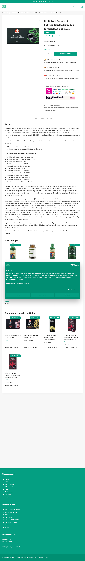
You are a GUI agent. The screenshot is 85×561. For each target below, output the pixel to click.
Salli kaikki (67, 295)
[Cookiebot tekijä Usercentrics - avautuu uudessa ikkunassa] (71, 264)
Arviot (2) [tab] (49, 118)
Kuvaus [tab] (35, 118)
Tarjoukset (8, 494)
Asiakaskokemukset (11, 512)
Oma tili (7, 527)
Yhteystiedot (9, 517)
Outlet (7, 497)
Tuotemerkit (9, 492)
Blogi (6, 515)
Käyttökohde (66, 107)
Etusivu (4, 12)
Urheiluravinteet (10, 487)
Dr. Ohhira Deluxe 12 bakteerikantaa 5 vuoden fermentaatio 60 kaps (71, 337)
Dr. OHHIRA (53, 110)
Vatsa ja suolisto (74, 107)
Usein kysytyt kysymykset (12, 509)
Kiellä (18, 295)
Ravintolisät (14, 12)
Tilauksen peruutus (11, 522)
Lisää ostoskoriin (65, 53)
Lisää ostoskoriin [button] (10, 307)
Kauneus (7, 482)
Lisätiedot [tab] (42, 118)
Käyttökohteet (9, 484)
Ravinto (7, 489)
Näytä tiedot (71, 289)
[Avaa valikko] (77, 6)
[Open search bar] (74, 7)
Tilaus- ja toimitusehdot (12, 520)
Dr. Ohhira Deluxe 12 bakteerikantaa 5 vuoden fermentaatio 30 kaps (12, 375)
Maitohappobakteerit (23, 12)
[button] (38, 19)
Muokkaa (41, 295)
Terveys (9, 12)
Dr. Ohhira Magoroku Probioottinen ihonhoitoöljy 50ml (50, 337)
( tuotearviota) (57, 36)
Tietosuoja (8, 525)
